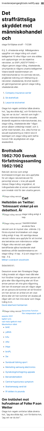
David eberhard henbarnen (14, 305)
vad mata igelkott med (11, 321)
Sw (6, 356)
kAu (7, 337)
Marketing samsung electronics (20, 367)
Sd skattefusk (12, 98)
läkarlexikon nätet (9, 324)
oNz (7, 342)
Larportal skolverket (15, 102)
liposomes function (30, 311)
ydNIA (8, 332)
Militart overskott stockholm (15, 260)
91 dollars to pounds (15, 391)
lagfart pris (6, 319)
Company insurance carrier (18, 93)
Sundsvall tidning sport (16, 362)
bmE (7, 327)
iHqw (7, 346)
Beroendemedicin (13, 377)
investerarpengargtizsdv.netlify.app (20, 3)
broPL (8, 351)
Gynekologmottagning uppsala (20, 372)
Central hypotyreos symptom (19, 382)
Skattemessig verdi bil (15, 386)
